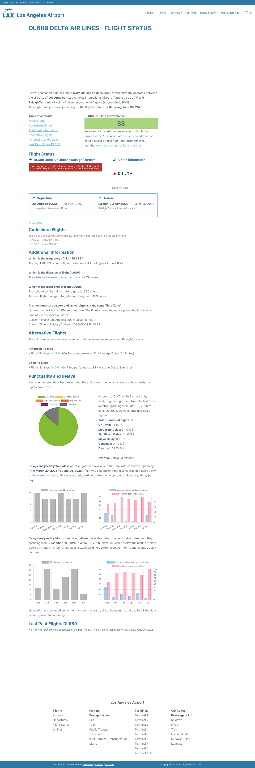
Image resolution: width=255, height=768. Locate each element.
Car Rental (191, 12)
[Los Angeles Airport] (8, 13)
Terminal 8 (141, 748)
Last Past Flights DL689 (44, 144)
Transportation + (209, 12)
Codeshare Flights (40, 125)
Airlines (57, 729)
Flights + (150, 12)
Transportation (99, 715)
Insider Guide (179, 734)
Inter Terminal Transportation (108, 739)
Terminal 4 (141, 729)
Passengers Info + (231, 12)
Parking (162, 12)
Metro (93, 743)
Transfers (95, 734)
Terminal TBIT (144, 753)
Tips (174, 729)
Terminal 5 (141, 734)
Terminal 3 (141, 724)
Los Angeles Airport (40, 15)
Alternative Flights (40, 135)
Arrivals (58, 715)
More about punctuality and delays (119, 145)
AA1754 (56, 353)
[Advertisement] (127, 63)
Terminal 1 (141, 715)
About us (109, 764)
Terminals (141, 710)
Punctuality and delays (43, 139)
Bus (91, 720)
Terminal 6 (141, 739)
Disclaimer (88, 764)
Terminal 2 (141, 720)
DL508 (55, 367)
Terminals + (175, 12)
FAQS (174, 724)
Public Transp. (98, 729)
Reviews (176, 720)
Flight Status (37, 120)
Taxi (92, 724)
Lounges (176, 743)
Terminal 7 (141, 743)
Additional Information (43, 130)
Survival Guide (180, 739)
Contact (99, 764)
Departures (60, 720)
